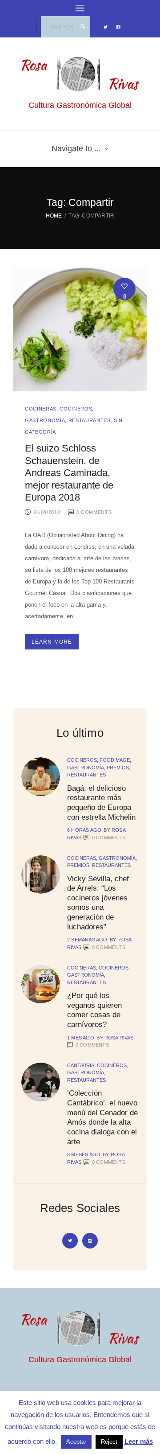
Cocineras (40, 408)
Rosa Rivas (119, 1037)
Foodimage (115, 760)
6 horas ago (84, 830)
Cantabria (80, 1065)
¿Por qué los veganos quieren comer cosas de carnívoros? (94, 1010)
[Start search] (83, 26)
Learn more (52, 642)
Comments (108, 837)
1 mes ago (80, 1037)
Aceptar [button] (76, 1441)
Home (54, 215)
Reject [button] (109, 1441)
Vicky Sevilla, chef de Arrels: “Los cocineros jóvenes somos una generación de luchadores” (98, 902)
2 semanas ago (87, 939)
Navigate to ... (76, 148)
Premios (118, 767)
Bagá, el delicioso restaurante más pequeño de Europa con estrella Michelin (101, 802)
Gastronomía (45, 420)
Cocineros (76, 408)
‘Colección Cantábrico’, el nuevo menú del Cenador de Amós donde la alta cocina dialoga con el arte (102, 1117)
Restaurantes (89, 420)
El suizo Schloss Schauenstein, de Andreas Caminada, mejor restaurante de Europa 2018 (69, 473)
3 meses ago (83, 1154)
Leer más (138, 1441)
